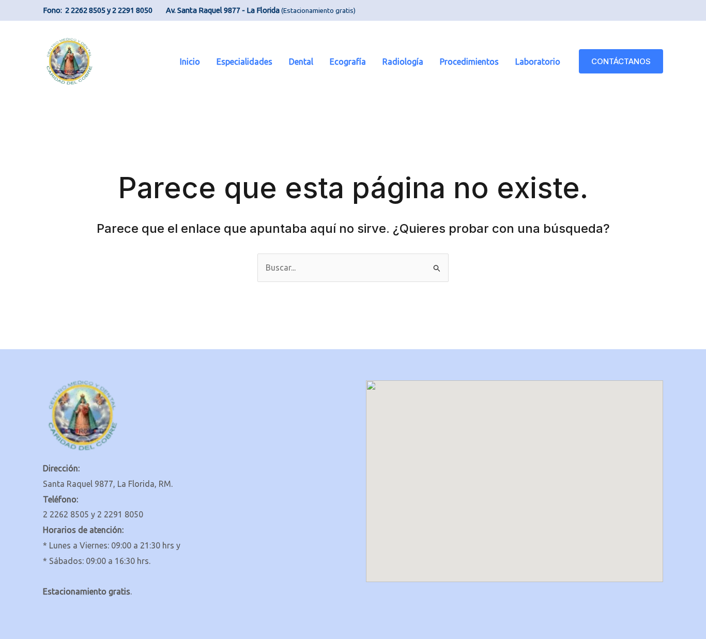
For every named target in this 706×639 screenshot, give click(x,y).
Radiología (402, 61)
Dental (301, 61)
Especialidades (244, 61)
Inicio (190, 61)
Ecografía (348, 61)
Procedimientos (469, 61)
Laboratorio (537, 61)
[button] (621, 61)
